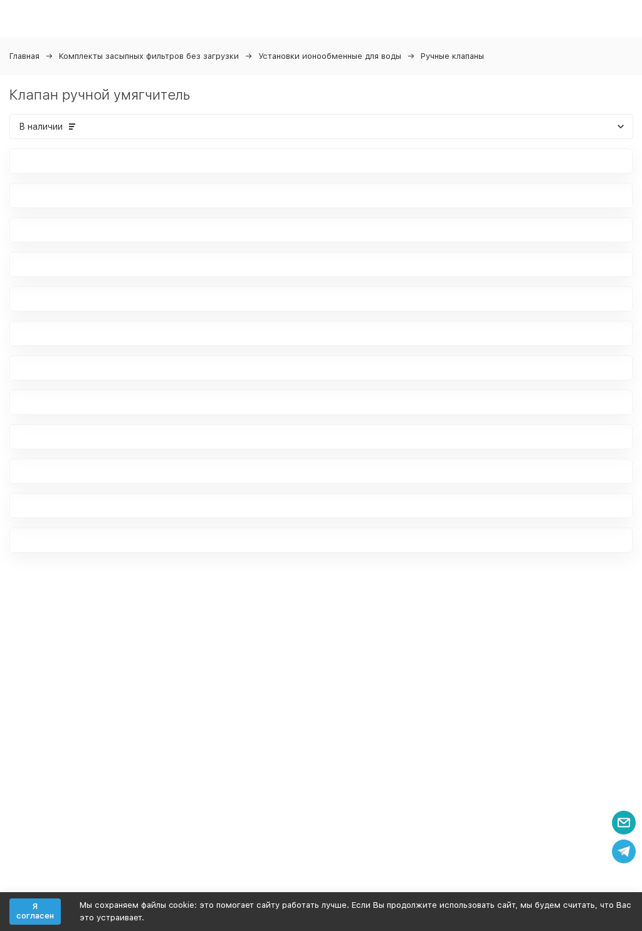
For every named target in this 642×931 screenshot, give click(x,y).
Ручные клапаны (452, 56)
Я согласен (35, 911)
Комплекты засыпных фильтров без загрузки (149, 56)
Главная (24, 56)
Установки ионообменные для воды (329, 56)
